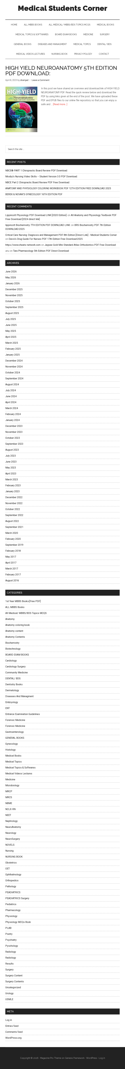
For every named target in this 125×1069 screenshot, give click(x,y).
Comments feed (14, 1031)
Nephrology (11, 821)
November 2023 (14, 432)
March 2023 (11, 479)
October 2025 (12, 301)
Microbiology (12, 785)
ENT (7, 708)
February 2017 (13, 574)
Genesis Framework (74, 1058)
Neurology (10, 832)
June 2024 (11, 396)
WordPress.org (13, 1037)
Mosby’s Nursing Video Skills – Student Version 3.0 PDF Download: (41, 176)
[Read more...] (60, 104)
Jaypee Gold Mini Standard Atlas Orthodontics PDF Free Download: (80, 244)
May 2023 (10, 467)
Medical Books (13, 755)
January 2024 (12, 420)
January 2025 (12, 354)
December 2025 (14, 289)
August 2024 (12, 384)
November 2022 (14, 503)
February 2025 (13, 348)
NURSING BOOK (14, 856)
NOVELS (9, 844)
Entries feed (11, 1026)
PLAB (8, 928)
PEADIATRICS (12, 892)
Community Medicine (16, 672)
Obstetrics (11, 862)
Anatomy (10, 619)
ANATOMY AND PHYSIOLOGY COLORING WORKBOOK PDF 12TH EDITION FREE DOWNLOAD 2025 (58, 188)
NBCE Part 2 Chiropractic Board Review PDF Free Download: (37, 182)
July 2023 (10, 455)
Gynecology (11, 743)
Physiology (11, 916)
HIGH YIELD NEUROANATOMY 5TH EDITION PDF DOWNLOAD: (61, 70)
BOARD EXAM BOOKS (17, 654)
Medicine (10, 779)
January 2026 (12, 283)
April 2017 (10, 562)
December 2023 (14, 426)
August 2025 (12, 313)
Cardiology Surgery (15, 666)
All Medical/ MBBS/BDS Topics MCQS (26, 613)
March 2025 (11, 342)
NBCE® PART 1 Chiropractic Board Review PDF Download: (36, 170)
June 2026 (11, 271)
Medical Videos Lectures (18, 773)
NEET (8, 815)
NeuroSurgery (12, 838)
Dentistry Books (14, 684)
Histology (10, 749)
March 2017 (11, 568)
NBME (8, 803)
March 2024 (11, 408)
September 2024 (14, 378)
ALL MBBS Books (14, 607)
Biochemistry (12, 642)
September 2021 (14, 527)
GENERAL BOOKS (14, 737)
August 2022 (12, 521)
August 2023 (12, 449)
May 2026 (10, 277)
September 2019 (14, 544)
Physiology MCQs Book (18, 922)
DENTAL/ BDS (13, 678)
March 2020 (11, 533)
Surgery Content (13, 975)
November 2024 (14, 366)
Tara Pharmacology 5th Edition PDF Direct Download (41, 250)
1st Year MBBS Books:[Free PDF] (23, 601)
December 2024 (14, 360)
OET (7, 868)
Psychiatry (11, 939)
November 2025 (14, 295)
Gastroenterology (14, 731)
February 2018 (13, 550)
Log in (8, 1020)
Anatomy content (14, 630)
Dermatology (12, 690)
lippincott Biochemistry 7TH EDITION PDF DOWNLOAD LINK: (37, 225)
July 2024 (10, 390)
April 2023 (10, 473)
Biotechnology (13, 648)
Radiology (10, 951)
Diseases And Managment (19, 696)
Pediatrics (10, 904)
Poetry (8, 933)
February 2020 (13, 538)
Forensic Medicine (15, 720)
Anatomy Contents (15, 636)
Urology (9, 993)
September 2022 (14, 515)
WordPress (91, 1058)
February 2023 (13, 485)
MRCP (8, 791)
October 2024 (12, 372)
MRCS (8, 797)
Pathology (10, 886)
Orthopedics (11, 880)
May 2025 (10, 331)
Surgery (9, 969)
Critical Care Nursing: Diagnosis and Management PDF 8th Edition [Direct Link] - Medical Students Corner (61, 235)
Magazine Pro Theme (50, 1058)
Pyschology (11, 945)
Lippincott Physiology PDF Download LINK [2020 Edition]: (36, 215)
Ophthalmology (13, 874)
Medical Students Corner (62, 8)
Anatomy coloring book (17, 625)
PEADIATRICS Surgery (17, 898)
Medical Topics (13, 761)
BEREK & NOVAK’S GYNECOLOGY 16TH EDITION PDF (33, 194)
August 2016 (12, 580)
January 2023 (12, 491)
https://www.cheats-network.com (23, 244)
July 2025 (10, 319)
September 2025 (14, 307)
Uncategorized (13, 987)
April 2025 (10, 336)
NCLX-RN (10, 809)
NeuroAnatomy (13, 827)
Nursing (9, 850)
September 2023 (14, 443)
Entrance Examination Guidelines (22, 714)
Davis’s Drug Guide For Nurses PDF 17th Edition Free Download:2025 (46, 239)
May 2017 (10, 556)
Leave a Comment (40, 80)
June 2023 (11, 461)
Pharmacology (13, 910)
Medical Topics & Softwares (20, 767)
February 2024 (13, 414)
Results (9, 963)
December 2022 (14, 497)
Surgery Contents (14, 981)
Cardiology (11, 660)
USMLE (9, 999)
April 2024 (10, 402)
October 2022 (12, 509)
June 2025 (11, 325)
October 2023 (12, 437)
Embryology (11, 702)
